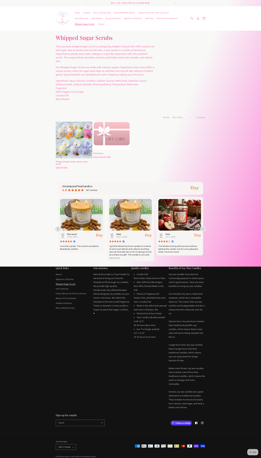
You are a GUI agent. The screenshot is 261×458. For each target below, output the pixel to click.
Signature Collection (65, 279)
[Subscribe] (102, 423)
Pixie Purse (98, 153)
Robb (118, 234)
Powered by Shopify (89, 457)
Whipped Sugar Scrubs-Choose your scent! (72, 163)
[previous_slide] (58, 229)
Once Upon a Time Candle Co (71, 457)
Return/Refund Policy (65, 308)
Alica (167, 234)
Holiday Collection (64, 303)
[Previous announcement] (86, 3)
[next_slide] (203, 229)
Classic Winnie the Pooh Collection (71, 293)
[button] (192, 18)
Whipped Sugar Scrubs (65, 284)
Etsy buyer (72, 234)
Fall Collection (62, 289)
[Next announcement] (175, 3)
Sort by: (166, 117)
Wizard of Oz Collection (66, 298)
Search (59, 274)
